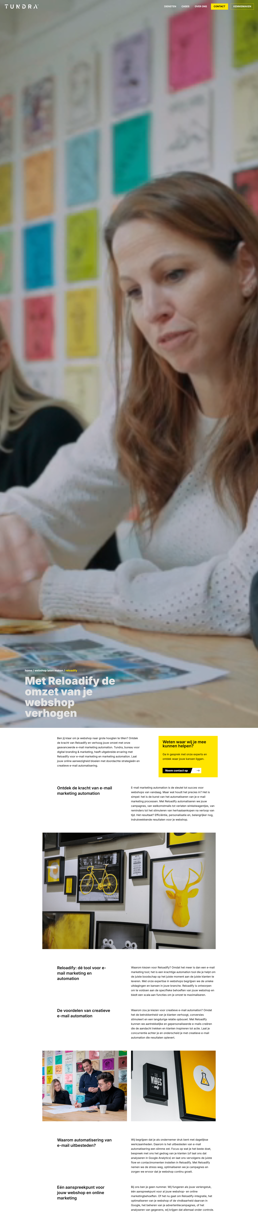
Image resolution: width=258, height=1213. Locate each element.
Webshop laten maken (49, 670)
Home (28, 670)
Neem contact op (176, 770)
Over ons (201, 6)
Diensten (170, 6)
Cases (185, 6)
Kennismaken (242, 6)
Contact (219, 6)
